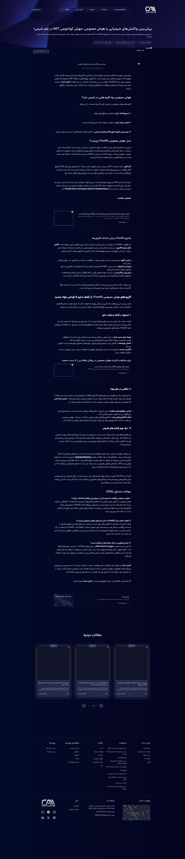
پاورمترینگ (123, 770)
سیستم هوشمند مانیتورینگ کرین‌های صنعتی (118, 762)
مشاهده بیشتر (121, 694)
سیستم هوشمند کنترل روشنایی (117, 774)
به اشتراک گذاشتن (40, 52)
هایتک (77, 759)
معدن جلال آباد (50, 748)
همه (101, 748)
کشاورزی (76, 755)
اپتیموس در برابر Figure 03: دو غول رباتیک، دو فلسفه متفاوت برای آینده (132, 684)
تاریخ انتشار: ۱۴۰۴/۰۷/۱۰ (101, 43)
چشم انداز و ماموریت (144, 752)
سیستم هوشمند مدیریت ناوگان (117, 748)
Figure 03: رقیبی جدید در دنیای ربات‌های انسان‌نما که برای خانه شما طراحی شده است (93, 684)
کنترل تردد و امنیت (121, 783)
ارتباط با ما (147, 759)
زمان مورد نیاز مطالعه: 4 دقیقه (124, 43)
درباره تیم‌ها (146, 755)
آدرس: (101, 807)
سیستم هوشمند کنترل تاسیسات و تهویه (117, 787)
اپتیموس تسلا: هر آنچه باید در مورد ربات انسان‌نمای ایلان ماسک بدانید (53, 684)
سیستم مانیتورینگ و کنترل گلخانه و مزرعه (116, 753)
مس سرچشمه (51, 752)
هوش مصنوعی (144, 43)
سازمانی (100, 755)
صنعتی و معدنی (74, 748)
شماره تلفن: (105, 812)
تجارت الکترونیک (98, 762)
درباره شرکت (146, 748)
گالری (148, 762)
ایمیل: (104, 815)
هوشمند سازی (98, 752)
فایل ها (76, 806)
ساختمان (76, 752)
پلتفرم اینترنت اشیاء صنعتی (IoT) (116, 767)
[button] (145, 693)
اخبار (101, 766)
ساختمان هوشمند (73, 762)
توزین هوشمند (122, 757)
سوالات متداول (74, 809)
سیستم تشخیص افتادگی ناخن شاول (117, 778)
